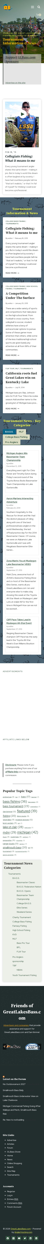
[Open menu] (32, 7)
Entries (12, 1199)
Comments (14, 1203)
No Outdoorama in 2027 (14, 1084)
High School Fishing (21, 930)
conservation (35, 806)
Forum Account (14, 1207)
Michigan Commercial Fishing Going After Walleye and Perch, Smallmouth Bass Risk (22, 1110)
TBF (14, 965)
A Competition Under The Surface (20, 296)
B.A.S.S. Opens (24, 891)
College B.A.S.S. (24, 903)
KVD (14, 934)
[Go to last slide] (5, 1046)
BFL (19, 947)
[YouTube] (19, 1238)
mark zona (28, 827)
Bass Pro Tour (23, 943)
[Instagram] (13, 1238)
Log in (10, 1195)
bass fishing (15, 801)
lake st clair (13, 827)
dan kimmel (9, 811)
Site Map (11, 1171)
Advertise (11, 1140)
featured (27, 811)
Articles (10, 1144)
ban (17, 797)
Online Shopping (14, 1163)
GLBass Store (13, 1151)
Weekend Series (24, 912)
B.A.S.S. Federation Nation (29, 886)
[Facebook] (8, 1238)
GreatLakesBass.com (21, 1228)
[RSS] (36, 1238)
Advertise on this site (15, 82)
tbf (30, 848)
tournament (8, 851)
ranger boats (10, 843)
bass (25, 796)
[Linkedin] (30, 1238)
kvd (20, 823)
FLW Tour (10, 369)
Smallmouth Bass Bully (13, 1090)
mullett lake (16, 837)
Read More (12, 273)
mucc (6, 837)
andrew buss (8, 797)
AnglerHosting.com (23, 1232)
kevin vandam (10, 823)
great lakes (8, 819)
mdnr (9, 832)
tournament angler (22, 851)
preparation (9, 840)
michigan (27, 832)
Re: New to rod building (13, 1119)
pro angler (20, 840)
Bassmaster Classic (26, 882)
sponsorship (18, 961)
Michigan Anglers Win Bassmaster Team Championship (16, 457)
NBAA (19, 969)
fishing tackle (23, 816)
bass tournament (16, 806)
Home (10, 1155)
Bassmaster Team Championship (25, 897)
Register (11, 1191)
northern (27, 837)
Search (10, 1167)
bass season (33, 802)
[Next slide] (39, 1046)
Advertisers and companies (16, 1025)
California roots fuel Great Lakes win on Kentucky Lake (21, 377)
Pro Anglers (17, 957)
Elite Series (22, 907)
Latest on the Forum (14, 1079)
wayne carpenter (9, 855)
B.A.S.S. (16, 878)
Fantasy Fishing (19, 925)
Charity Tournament (21, 917)
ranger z (23, 844)
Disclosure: (11, 764)
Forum (10, 1147)
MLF (17, 369)
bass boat (35, 797)
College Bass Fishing (15, 221)
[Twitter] (25, 1238)
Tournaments (12, 224)
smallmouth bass (15, 847)
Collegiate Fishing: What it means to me (20, 158)
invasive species (24, 819)
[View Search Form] (38, 7)
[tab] (9, 431)
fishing (9, 816)
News (9, 1159)
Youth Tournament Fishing (24, 975)
